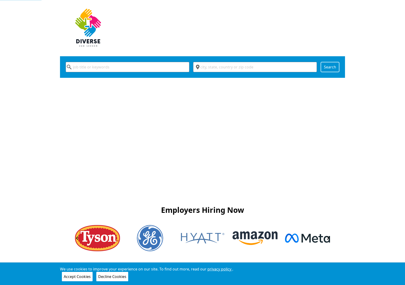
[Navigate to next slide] (327, 238)
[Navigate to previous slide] (77, 238)
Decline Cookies (112, 276)
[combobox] (127, 67)
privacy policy (219, 269)
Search (330, 67)
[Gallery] (202, 238)
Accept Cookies (77, 276)
